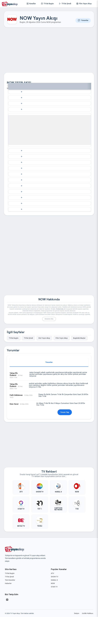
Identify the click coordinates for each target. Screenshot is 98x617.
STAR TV (54, 587)
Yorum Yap (64, 412)
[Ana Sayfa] (10, 3)
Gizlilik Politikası (87, 613)
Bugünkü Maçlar (79, 338)
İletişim (76, 613)
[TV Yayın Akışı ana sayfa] (14, 548)
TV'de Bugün (13, 338)
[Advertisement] (49, 52)
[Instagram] (7, 599)
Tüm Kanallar (10, 580)
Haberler (8, 583)
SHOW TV (54, 577)
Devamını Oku (49, 319)
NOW (53, 583)
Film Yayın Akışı (62, 338)
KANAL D (54, 580)
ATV (52, 573)
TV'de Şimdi (28, 338)
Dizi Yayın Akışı (44, 338)
